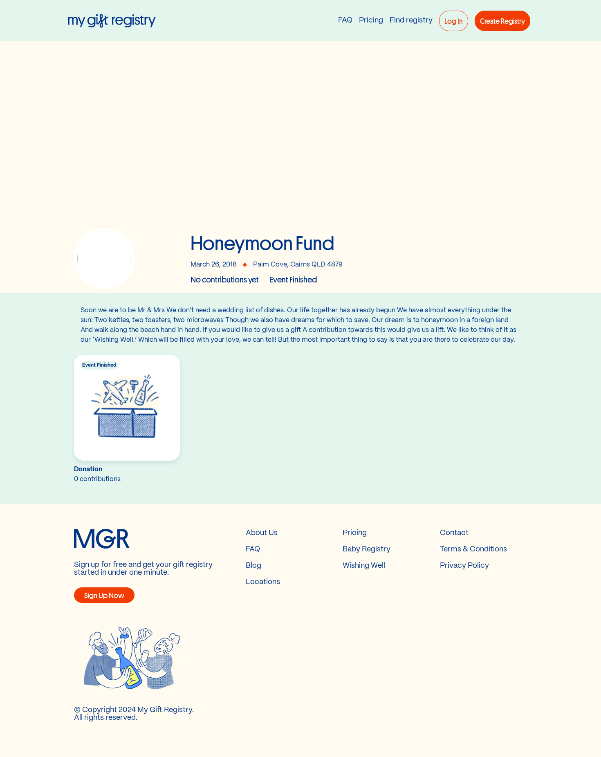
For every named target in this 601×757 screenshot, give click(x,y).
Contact (454, 533)
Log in (453, 21)
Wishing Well (364, 565)
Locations (263, 582)
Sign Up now (104, 595)
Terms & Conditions (473, 549)
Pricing (371, 20)
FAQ (345, 20)
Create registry (502, 21)
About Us (262, 533)
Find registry (411, 20)
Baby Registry (366, 549)
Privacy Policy (464, 565)
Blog (253, 565)
